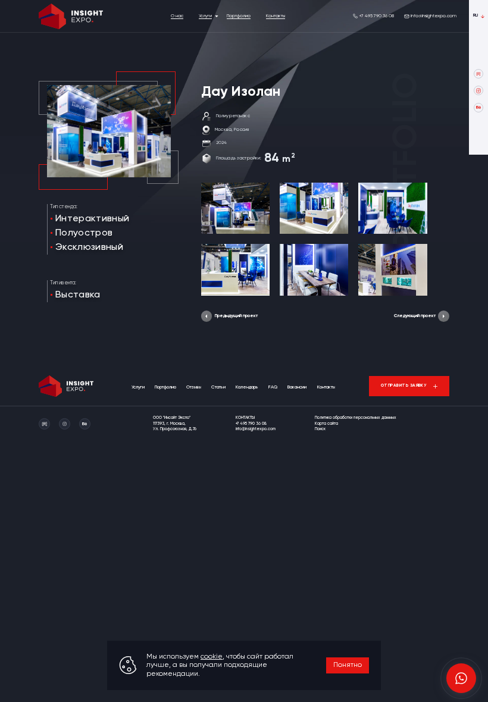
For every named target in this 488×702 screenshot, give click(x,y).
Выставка (78, 295)
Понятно (347, 665)
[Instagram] (478, 90)
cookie (212, 656)
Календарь (247, 387)
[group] (235, 208)
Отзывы (193, 387)
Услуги (205, 16)
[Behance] (478, 107)
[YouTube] (478, 74)
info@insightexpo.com (433, 16)
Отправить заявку (404, 386)
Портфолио (239, 16)
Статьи (218, 387)
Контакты (275, 16)
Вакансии (296, 387)
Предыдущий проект (236, 316)
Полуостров (83, 233)
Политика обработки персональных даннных (355, 418)
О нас (177, 16)
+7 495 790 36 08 (376, 16)
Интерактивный (92, 219)
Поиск (320, 429)
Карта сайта (326, 424)
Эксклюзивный (89, 247)
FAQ (272, 387)
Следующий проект (415, 316)
